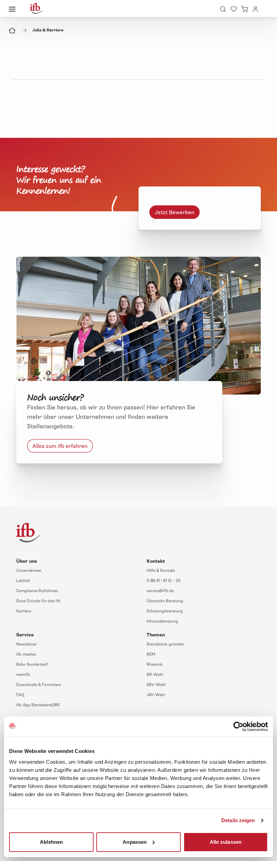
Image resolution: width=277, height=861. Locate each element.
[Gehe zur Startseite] (36, 8)
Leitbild (23, 580)
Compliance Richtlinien (37, 590)
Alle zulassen (226, 841)
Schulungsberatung (165, 611)
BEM (151, 654)
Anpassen (135, 841)
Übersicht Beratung (165, 601)
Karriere (23, 611)
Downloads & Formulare (38, 684)
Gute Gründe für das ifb (38, 601)
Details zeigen (238, 820)
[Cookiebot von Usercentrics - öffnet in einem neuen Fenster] (238, 726)
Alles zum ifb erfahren (59, 445)
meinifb (23, 674)
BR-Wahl (155, 674)
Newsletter (26, 644)
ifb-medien (26, 654)
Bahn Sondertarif (32, 664)
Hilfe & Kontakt (161, 570)
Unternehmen (29, 570)
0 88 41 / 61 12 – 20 (164, 580)
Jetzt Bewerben (174, 212)
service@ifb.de (160, 590)
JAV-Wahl (156, 695)
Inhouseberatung (162, 621)
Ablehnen (51, 841)
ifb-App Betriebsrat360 (38, 705)
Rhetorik (154, 664)
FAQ (20, 695)
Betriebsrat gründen (165, 644)
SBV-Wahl (156, 684)
